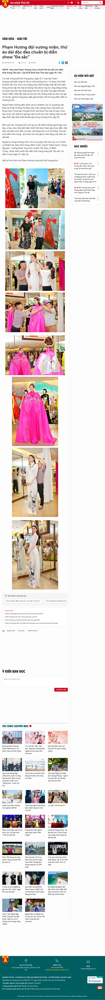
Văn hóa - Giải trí (72, 7)
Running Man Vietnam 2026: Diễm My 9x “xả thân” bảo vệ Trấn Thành (11, 748)
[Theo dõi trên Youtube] (72, 2)
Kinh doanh (97, 7)
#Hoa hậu (21, 631)
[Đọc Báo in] (79, 3)
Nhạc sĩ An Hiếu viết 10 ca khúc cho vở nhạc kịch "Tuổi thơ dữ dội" (12, 832)
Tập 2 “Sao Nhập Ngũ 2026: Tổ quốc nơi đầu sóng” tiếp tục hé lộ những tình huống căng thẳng (11, 919)
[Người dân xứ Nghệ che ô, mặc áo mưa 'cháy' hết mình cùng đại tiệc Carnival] (35, 905)
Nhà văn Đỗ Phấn (80, 82)
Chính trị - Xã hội (27, 7)
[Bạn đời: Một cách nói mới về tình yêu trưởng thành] (58, 737)
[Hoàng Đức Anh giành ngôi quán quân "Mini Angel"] (35, 821)
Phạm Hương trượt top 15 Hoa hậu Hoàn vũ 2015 (21, 617)
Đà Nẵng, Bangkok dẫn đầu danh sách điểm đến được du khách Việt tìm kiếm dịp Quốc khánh (57, 890)
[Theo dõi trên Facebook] (69, 2)
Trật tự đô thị (16, 7)
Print (66, 62)
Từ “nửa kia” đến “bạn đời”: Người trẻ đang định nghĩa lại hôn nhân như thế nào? (35, 750)
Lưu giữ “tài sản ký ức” (56, 805)
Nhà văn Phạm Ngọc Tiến (83, 99)
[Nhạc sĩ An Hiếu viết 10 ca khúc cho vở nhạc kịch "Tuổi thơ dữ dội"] (12, 821)
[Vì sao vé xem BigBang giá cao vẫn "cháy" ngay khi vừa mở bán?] (12, 878)
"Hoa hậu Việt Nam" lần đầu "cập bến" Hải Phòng (84, 199)
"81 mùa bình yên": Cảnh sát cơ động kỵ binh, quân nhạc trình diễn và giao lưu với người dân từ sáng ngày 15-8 (85, 178)
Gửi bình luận (61, 690)
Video (49, 7)
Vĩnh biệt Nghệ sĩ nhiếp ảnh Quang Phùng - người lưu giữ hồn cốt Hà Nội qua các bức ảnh (58, 777)
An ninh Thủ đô (19, 2)
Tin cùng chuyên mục (15, 726)
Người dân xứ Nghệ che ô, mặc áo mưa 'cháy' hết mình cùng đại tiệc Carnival (35, 918)
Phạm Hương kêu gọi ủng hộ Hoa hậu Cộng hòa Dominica (24, 614)
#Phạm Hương (32, 631)
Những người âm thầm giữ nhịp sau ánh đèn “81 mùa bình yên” (84, 155)
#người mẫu (11, 631)
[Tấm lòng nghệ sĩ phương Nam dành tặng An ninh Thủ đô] (35, 796)
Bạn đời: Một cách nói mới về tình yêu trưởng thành (57, 748)
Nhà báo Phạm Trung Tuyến (84, 95)
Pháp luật (41, 7)
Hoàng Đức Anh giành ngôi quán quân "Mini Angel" (33, 832)
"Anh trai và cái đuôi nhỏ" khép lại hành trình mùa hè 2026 (35, 775)
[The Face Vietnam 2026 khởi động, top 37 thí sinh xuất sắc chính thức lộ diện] (58, 848)
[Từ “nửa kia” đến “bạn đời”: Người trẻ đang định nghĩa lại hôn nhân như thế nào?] (35, 737)
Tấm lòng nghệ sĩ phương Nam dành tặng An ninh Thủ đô (35, 807)
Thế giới (35, 7)
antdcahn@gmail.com (88, 969)
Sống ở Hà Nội (89, 7)
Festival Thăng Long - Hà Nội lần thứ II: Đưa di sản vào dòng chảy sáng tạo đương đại (57, 834)
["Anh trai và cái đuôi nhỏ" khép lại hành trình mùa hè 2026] (35, 764)
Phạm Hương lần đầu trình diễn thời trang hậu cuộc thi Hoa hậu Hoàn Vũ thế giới (32, 623)
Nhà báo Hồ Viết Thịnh (82, 90)
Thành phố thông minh (57, 7)
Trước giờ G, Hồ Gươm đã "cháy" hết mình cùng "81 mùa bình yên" (84, 166)
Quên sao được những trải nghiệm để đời (11, 806)
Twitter (63, 62)
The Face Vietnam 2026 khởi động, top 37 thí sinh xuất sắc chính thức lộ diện (58, 861)
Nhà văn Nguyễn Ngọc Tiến (84, 86)
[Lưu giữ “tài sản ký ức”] (58, 796)
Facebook (59, 62)
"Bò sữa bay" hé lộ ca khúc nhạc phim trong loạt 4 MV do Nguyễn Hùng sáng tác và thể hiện (33, 862)
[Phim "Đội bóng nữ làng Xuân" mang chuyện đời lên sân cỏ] (12, 848)
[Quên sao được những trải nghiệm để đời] (12, 796)
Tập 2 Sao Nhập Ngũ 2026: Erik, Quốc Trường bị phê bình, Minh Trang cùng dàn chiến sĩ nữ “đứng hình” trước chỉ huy (11, 779)
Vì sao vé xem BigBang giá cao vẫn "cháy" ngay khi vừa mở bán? (11, 889)
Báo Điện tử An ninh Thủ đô (5, 4)
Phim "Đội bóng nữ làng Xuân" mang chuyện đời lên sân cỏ (11, 859)
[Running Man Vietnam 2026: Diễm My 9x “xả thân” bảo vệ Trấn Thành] (12, 737)
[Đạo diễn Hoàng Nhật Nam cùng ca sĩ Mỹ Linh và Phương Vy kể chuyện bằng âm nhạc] (35, 878)
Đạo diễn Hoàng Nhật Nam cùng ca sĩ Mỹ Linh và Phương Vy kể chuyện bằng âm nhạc (34, 890)
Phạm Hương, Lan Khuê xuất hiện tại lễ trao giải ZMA (23, 620)
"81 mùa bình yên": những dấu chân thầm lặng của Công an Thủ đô (85, 190)
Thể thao (80, 7)
